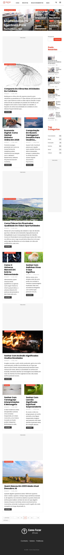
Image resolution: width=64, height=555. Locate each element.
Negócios (7, 118)
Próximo (5, 520)
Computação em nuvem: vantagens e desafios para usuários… (33, 135)
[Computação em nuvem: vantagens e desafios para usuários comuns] (33, 122)
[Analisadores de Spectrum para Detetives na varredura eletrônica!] (51, 57)
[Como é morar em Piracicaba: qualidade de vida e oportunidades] (22, 209)
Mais (47, 3)
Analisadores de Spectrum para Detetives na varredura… (54, 62)
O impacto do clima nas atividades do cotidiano (22, 89)
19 (21, 517)
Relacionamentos (37, 3)
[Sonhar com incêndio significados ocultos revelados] (22, 342)
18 (18, 517)
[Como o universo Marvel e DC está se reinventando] (11, 257)
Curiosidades (30, 385)
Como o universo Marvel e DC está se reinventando (11, 270)
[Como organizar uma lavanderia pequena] (51, 69)
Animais (28, 252)
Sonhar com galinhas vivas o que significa (33, 268)
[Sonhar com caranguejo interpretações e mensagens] (11, 389)
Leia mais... (8, 112)
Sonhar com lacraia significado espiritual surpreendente (33, 402)
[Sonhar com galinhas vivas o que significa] (33, 257)
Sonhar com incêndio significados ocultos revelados (21, 356)
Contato (24, 541)
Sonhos (50, 146)
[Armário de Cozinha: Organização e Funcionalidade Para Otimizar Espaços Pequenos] (51, 103)
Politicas (39, 541)
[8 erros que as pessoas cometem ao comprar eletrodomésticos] (51, 114)
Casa (17, 3)
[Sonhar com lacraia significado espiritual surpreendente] (33, 389)
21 (28, 517)
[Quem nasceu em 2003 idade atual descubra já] (22, 472)
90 (38, 517)
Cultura (50, 153)
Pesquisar (51, 36)
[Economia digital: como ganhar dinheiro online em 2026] (11, 122)
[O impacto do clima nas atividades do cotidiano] (22, 74)
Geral (49, 149)
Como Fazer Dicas (41, 10)
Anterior (6, 517)
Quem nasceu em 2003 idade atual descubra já (21, 487)
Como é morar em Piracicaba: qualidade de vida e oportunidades (22, 224)
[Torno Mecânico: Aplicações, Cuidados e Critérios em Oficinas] (51, 79)
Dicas (49, 139)
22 (31, 517)
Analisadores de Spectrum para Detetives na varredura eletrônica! (16, 29)
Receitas (25, 3)
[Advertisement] (22, 50)
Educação (51, 142)
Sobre (32, 541)
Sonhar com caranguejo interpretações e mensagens (11, 401)
